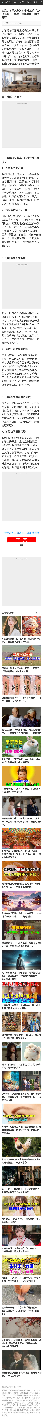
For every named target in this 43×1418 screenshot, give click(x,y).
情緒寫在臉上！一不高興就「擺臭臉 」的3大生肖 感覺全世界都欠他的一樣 (21, 944)
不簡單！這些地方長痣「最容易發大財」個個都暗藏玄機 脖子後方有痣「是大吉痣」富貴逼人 (21, 1130)
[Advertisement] (21, 126)
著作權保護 (17, 1387)
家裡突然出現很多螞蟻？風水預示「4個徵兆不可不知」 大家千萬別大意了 (21, 885)
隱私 (3, 1387)
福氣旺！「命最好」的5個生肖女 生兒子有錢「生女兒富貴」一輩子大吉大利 (21, 1279)
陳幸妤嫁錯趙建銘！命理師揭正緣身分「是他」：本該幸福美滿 (21, 1374)
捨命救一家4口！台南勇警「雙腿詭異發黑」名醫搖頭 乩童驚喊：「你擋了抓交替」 (20, 1310)
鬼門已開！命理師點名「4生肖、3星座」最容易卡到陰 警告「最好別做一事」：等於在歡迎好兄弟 (21, 854)
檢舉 (20, 23)
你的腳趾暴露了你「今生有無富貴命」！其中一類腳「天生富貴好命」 (21, 699)
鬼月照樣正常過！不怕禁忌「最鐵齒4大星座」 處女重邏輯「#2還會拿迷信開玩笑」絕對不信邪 (21, 975)
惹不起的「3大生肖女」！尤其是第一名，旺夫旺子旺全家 (21, 1220)
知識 (15, 2)
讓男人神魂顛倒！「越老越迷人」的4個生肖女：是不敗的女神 (21, 1066)
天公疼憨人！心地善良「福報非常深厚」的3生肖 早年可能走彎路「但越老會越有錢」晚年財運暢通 (21, 1343)
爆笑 (35, 2)
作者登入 (6, 2)
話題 (22, 2)
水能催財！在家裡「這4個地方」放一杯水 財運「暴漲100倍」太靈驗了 (21, 1006)
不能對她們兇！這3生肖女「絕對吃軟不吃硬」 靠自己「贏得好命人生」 (21, 640)
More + (38, 613)
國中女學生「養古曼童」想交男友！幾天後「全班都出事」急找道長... (21, 1036)
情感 (28, 2)
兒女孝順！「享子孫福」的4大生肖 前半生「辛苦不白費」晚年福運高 (21, 760)
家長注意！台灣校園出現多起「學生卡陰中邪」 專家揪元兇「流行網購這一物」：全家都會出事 (21, 1097)
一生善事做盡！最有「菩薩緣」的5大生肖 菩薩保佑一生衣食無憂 (21, 790)
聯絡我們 (9, 1387)
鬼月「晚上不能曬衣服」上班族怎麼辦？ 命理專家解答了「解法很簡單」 (21, 1190)
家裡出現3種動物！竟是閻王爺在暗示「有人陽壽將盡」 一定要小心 (21, 1161)
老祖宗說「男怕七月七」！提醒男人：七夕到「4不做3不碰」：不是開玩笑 (21, 915)
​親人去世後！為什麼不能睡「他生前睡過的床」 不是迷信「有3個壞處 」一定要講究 (21, 731)
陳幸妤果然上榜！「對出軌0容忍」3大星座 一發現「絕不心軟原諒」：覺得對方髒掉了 (21, 821)
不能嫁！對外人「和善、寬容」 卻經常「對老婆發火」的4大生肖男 (20, 670)
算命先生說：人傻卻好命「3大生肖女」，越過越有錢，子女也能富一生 (21, 1250)
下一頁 (21, 540)
